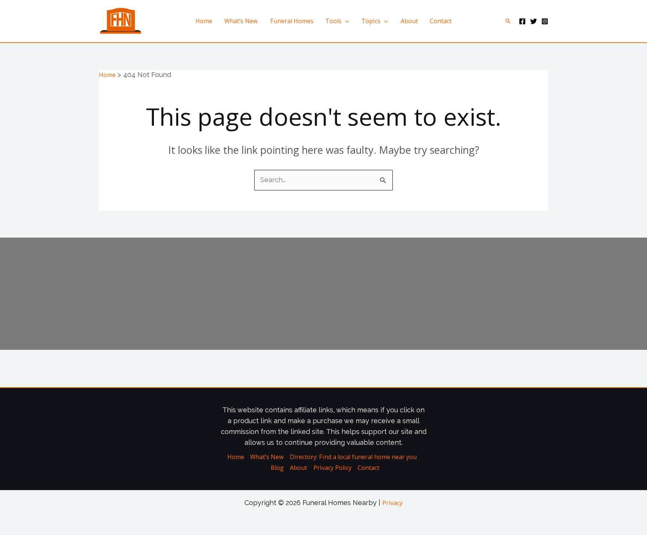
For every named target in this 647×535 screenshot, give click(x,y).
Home (203, 21)
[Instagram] (544, 21)
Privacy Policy (332, 468)
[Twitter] (533, 21)
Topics (370, 21)
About (409, 21)
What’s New (241, 21)
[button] (508, 21)
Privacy (392, 503)
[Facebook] (522, 21)
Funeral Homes (291, 21)
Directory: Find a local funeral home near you (353, 457)
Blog (277, 468)
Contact (441, 21)
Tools (333, 21)
